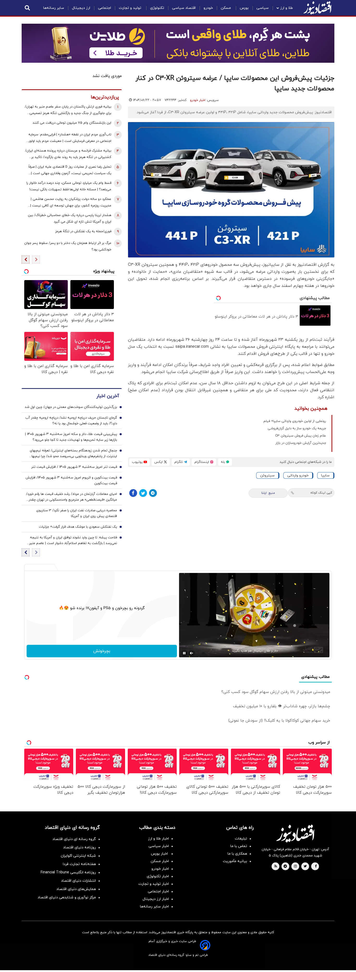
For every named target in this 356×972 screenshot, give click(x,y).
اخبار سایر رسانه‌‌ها (154, 906)
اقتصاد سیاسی (184, 7)
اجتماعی (104, 7)
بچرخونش (101, 651)
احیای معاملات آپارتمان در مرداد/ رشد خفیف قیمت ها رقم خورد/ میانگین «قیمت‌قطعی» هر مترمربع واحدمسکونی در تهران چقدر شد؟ (71, 497)
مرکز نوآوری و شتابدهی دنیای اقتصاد (67, 897)
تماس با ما (238, 846)
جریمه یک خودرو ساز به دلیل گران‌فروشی (297, 428)
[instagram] (295, 866)
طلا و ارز (286, 7)
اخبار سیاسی (159, 846)
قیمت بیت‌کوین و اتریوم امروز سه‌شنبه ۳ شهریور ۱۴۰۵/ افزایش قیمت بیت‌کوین (71, 480)
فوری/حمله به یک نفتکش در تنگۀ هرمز (83, 231)
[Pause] (184, 653)
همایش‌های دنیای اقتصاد (76, 889)
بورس (244, 7)
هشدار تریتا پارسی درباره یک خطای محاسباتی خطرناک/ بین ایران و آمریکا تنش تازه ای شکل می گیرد (69, 218)
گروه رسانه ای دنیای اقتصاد (74, 839)
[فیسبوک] (133, 493)
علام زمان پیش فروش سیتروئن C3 (300, 435)
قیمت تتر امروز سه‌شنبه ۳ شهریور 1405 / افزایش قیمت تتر (74, 467)
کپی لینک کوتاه (321, 493)
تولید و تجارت (130, 7)
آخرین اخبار (107, 396)
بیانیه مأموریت (235, 861)
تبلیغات (241, 838)
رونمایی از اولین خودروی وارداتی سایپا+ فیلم (294, 421)
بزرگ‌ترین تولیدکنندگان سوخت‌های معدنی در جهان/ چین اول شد (71, 407)
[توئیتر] (143, 493)
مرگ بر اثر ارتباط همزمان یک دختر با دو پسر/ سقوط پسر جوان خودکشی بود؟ (67, 246)
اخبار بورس (160, 853)
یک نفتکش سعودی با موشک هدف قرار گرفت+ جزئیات (78, 527)
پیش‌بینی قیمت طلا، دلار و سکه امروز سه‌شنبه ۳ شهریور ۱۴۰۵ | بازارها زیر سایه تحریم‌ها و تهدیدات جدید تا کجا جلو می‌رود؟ (71, 437)
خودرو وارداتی (298, 475)
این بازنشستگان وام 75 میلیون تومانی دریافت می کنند (72, 123)
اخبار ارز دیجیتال (156, 899)
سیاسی (262, 7)
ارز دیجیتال (81, 7)
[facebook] (316, 866)
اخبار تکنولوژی (158, 876)
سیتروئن (267, 475)
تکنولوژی (157, 7)
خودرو (208, 7)
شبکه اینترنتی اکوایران (78, 855)
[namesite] (317, 8)
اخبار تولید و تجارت (153, 883)
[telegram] (285, 866)
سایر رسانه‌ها (53, 7)
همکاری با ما (237, 853)
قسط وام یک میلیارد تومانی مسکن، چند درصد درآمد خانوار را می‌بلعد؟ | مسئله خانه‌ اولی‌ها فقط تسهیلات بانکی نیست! (68, 186)
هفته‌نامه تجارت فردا (79, 864)
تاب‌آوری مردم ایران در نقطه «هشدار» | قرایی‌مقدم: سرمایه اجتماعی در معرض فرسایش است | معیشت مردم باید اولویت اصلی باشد (68, 138)
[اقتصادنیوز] (295, 833)
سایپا (325, 475)
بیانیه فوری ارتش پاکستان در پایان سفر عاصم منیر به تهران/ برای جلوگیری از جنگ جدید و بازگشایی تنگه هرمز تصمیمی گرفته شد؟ (68, 110)
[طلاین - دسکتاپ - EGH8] (178, 43)
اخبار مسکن (160, 861)
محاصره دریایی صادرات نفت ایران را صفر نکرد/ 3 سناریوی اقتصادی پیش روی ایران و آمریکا (76, 513)
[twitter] (305, 866)
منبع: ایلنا (268, 493)
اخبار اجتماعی (158, 891)
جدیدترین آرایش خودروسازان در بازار (300, 443)
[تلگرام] (153, 493)
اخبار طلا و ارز (158, 838)
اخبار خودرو (197, 100)
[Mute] (191, 653)
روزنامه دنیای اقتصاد (79, 847)
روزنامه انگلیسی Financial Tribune (68, 872)
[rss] (275, 866)
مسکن (226, 7)
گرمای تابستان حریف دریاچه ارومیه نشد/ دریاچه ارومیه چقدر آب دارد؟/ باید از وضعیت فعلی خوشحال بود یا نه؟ (71, 420)
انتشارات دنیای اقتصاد (78, 880)
